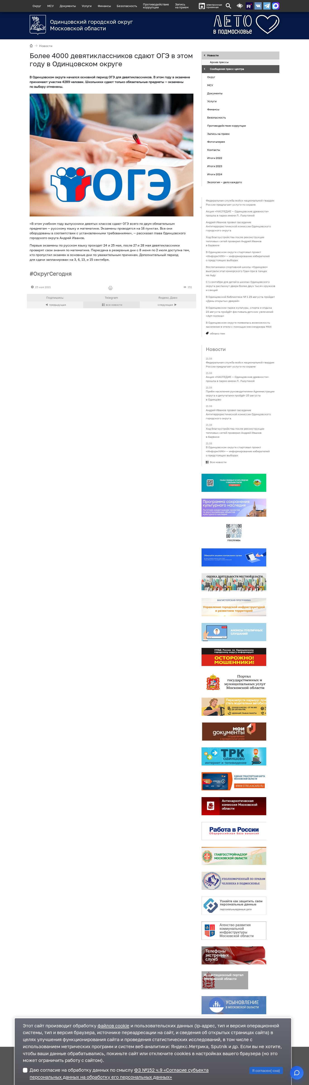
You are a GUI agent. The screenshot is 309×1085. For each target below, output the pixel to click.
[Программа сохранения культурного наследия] (234, 508)
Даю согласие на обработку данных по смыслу (119, 1073)
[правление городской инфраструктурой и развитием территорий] (234, 607)
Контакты (213, 150)
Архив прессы (219, 62)
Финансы (104, 6)
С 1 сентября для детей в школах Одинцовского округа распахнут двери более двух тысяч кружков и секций (240, 286)
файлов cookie (113, 1025)
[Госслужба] (234, 533)
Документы (68, 6)
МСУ (50, 6)
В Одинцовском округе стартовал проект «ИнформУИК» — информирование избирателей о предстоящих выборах (238, 256)
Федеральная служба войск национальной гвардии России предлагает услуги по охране (240, 202)
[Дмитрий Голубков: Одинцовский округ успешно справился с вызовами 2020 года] (168, 304)
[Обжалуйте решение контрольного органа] (234, 557)
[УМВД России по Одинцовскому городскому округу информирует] (234, 657)
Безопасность (127, 6)
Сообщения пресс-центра (227, 69)
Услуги (87, 6)
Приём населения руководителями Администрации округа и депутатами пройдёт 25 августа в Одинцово (240, 395)
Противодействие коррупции (226, 125)
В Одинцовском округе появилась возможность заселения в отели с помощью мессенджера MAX (239, 324)
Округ (37, 6)
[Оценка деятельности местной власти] (234, 582)
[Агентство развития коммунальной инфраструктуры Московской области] (234, 931)
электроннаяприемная (214, 6)
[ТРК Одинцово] (234, 756)
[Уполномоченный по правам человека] (234, 881)
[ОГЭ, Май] (111, 155)
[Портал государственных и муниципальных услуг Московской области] (234, 682)
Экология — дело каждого (224, 182)
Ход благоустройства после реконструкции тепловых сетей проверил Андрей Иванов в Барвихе (235, 241)
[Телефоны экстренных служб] (234, 955)
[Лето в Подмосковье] (229, 24)
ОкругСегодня (52, 273)
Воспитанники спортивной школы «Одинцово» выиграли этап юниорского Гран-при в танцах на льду (237, 271)
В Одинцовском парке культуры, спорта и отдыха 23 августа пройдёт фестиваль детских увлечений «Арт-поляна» (239, 311)
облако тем (217, 333)
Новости (45, 46)
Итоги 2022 (214, 158)
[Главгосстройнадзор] (234, 856)
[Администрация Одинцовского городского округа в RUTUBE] (249, 5)
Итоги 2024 (214, 174)
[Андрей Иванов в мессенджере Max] (275, 5)
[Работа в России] (234, 831)
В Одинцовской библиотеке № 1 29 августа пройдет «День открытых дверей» (240, 299)
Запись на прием (181, 5)
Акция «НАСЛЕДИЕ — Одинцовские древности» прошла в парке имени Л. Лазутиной (237, 213)
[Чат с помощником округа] (297, 1073)
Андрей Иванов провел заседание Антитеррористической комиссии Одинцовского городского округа (238, 226)
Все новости (218, 462)
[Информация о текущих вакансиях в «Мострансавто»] (234, 707)
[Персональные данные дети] (234, 906)
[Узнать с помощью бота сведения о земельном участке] (234, 483)
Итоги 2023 (214, 166)
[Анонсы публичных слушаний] (234, 632)
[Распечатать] (111, 288)
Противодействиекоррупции (156, 5)
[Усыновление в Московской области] (234, 1005)
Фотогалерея (216, 142)
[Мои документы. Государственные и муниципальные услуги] (234, 732)
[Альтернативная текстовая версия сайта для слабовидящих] (240, 6)
